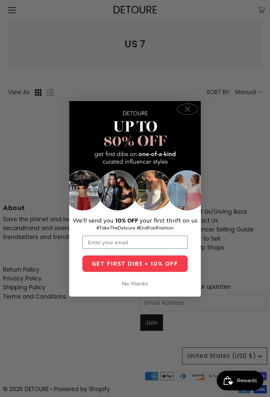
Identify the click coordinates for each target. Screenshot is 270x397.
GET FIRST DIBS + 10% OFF (135, 263)
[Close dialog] (187, 109)
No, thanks (135, 283)
